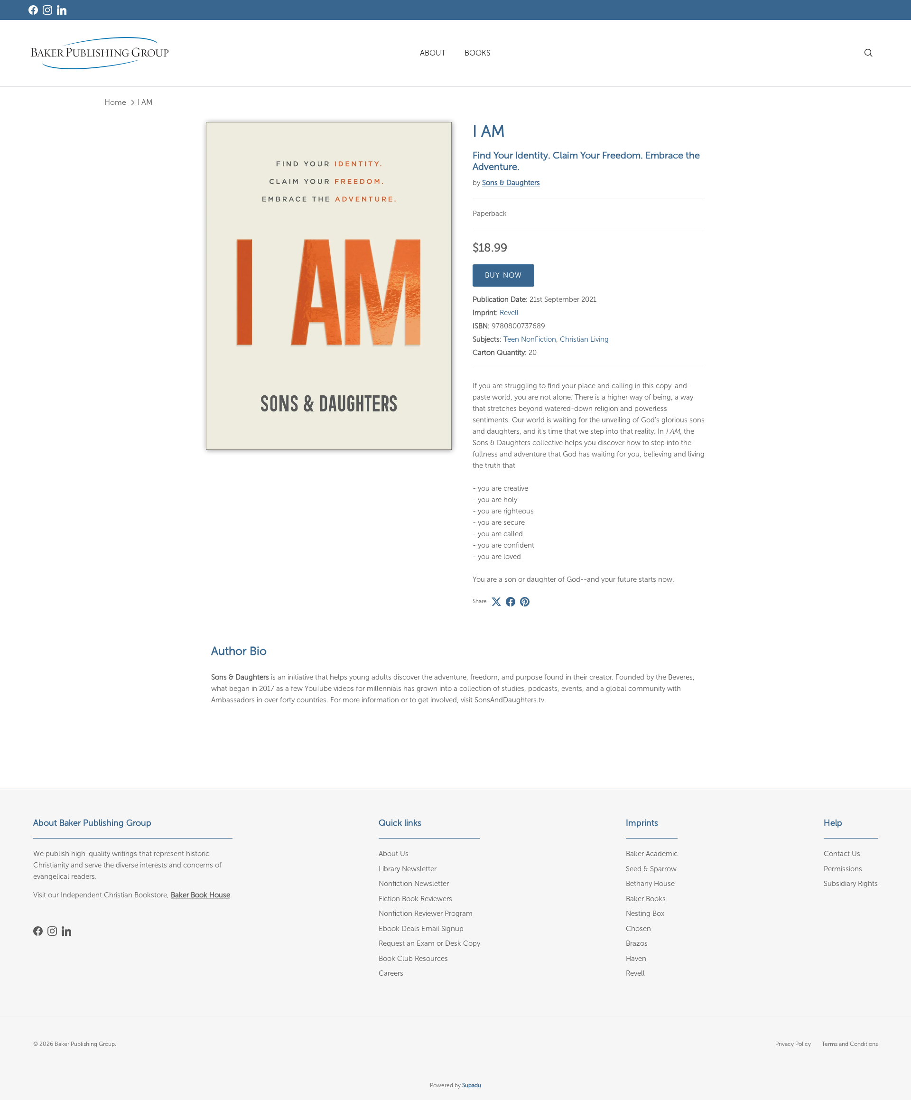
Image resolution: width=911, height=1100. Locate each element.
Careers (391, 973)
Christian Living (584, 339)
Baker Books (646, 899)
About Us (394, 853)
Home (115, 102)
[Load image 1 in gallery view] (329, 286)
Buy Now (503, 275)
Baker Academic (652, 853)
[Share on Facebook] (510, 601)
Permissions (843, 869)
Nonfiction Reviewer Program (426, 913)
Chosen (638, 928)
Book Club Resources (413, 958)
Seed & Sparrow (651, 869)
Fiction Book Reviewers (415, 899)
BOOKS (478, 52)
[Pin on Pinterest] (525, 601)
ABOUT (433, 52)
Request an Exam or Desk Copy (429, 943)
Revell (509, 312)
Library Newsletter (408, 869)
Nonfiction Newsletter (414, 883)
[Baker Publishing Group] (99, 53)
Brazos (637, 943)
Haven (636, 958)
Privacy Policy (793, 1044)
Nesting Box (645, 913)
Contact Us (842, 853)
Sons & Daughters (511, 182)
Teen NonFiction (529, 339)
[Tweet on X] (496, 601)
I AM (145, 102)
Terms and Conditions (850, 1044)
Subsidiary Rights (851, 883)
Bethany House (650, 883)
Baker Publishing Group (85, 1044)
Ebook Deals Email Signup (421, 928)
